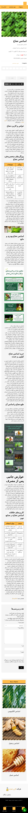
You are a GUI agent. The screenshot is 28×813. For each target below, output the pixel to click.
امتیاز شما (21, 622)
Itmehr (7, 800)
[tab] (22, 78)
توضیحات (22, 78)
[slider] (7, 84)
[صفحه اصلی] (26, 7)
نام (23, 645)
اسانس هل (14, 598)
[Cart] (25, 3)
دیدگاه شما (21, 627)
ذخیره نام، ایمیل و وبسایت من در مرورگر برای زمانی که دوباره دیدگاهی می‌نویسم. (14, 660)
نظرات (11, 78)
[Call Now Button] (25, 810)
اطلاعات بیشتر (13, 711)
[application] (14, 84)
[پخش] (22, 84)
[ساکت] (10, 84)
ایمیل (22, 652)
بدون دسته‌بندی (15, 63)
